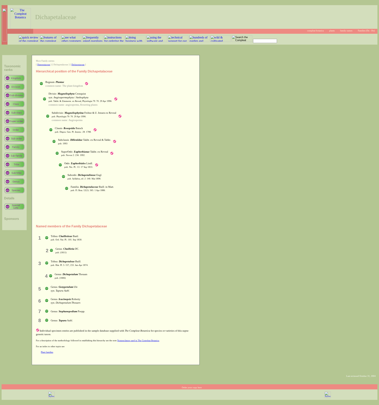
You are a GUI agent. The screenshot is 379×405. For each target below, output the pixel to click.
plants (332, 31)
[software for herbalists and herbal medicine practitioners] (328, 397)
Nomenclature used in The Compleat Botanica (138, 340)
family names (346, 31)
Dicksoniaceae (77, 65)
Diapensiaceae (43, 65)
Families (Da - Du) (366, 31)
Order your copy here (192, 387)
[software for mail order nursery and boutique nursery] (51, 397)
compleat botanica (315, 31)
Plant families (47, 352)
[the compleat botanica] (20, 27)
